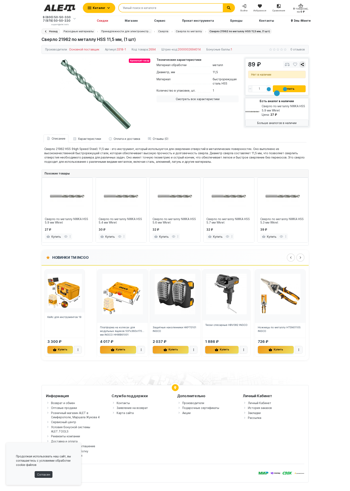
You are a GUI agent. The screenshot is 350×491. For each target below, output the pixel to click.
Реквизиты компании (65, 436)
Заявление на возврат (132, 408)
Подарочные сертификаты (200, 408)
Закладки (254, 413)
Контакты (123, 403)
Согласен (43, 474)
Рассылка (254, 417)
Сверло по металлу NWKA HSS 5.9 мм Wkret (66, 220)
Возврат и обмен (63, 403)
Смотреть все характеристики (198, 99)
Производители (193, 403)
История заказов (260, 408)
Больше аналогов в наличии (277, 123)
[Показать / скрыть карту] (175, 387)
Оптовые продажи (64, 408)
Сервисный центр (63, 422)
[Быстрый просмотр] (65, 236)
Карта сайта (125, 413)
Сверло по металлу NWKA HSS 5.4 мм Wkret (120, 220)
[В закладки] (295, 64)
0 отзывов (297, 49)
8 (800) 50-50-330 (57, 17)
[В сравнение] (287, 64)
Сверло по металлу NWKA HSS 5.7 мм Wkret (228, 220)
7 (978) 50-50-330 (56, 20)
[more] (70, 236)
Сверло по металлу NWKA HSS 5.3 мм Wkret (282, 220)
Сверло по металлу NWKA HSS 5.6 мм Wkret (174, 220)
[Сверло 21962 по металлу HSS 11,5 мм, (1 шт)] (96, 94)
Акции (186, 413)
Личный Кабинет (259, 403)
